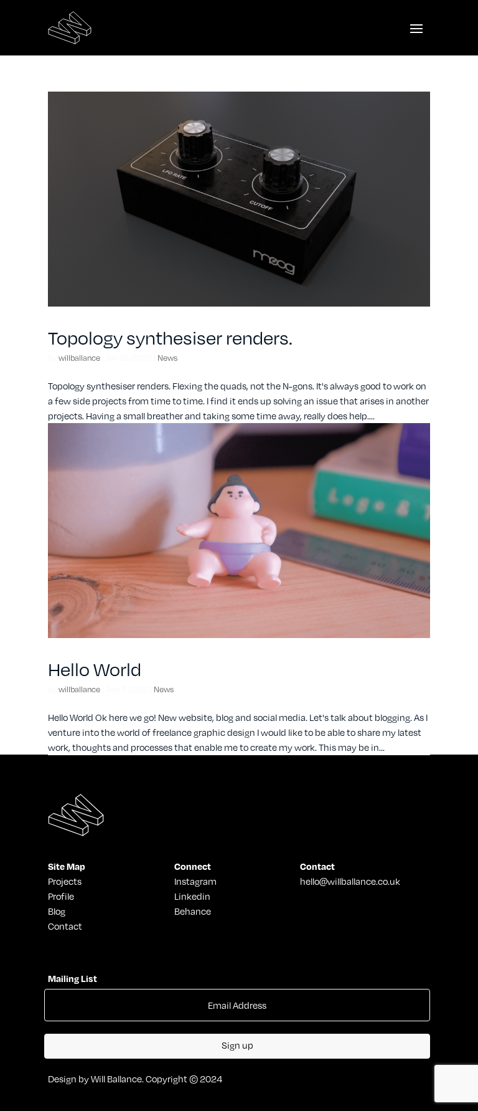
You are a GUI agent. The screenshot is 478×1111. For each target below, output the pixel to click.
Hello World (94, 669)
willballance (79, 358)
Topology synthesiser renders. (170, 338)
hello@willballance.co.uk (350, 881)
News (167, 358)
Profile (61, 896)
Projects (65, 881)
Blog (56, 911)
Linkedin (192, 896)
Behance (192, 911)
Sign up (237, 1045)
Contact (65, 926)
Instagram (195, 881)
